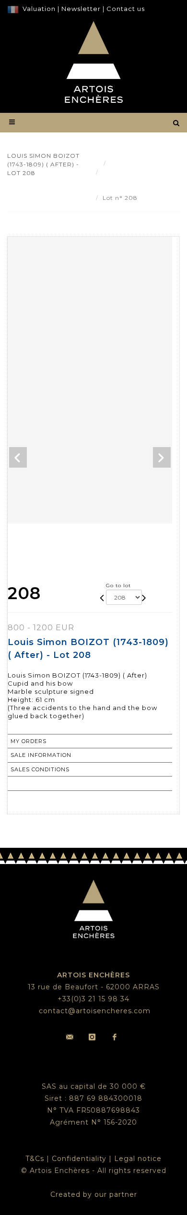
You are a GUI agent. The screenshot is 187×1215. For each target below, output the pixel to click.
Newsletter (80, 8)
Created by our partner (93, 1194)
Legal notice (138, 1158)
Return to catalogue (48, 783)
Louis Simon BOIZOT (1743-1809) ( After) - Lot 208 (133, 180)
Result (120, 163)
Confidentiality (79, 1158)
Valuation (39, 8)
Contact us (125, 8)
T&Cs (34, 1158)
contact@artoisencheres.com (95, 1011)
